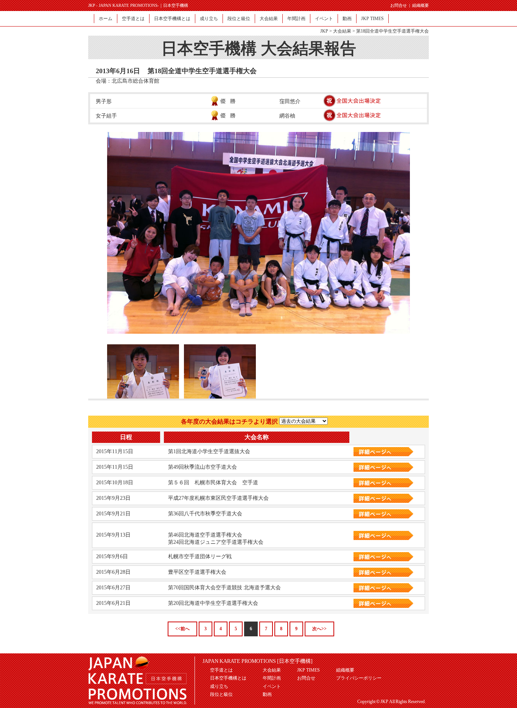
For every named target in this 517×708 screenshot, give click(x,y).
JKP (324, 31)
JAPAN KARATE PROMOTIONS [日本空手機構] (257, 661)
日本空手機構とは (172, 18)
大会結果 (269, 18)
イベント (324, 18)
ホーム (105, 18)
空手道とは (133, 18)
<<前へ (182, 628)
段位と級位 (238, 18)
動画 (347, 18)
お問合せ (398, 5)
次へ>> (319, 628)
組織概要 (420, 5)
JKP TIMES (372, 18)
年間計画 (296, 18)
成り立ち (209, 18)
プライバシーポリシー (359, 678)
